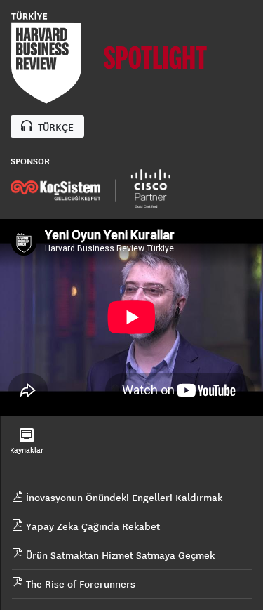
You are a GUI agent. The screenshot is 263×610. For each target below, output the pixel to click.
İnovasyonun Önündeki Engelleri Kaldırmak (122, 497)
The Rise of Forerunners (79, 584)
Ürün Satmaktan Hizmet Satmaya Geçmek (119, 555)
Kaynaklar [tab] (26, 450)
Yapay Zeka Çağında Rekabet (91, 526)
